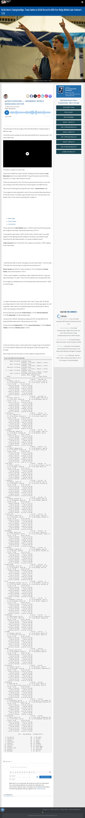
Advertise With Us (74, 809)
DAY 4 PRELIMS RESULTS (69, 147)
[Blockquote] (25, 772)
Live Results (12, 224)
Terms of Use (41, 789)
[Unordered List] (22, 772)
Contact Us (45, 809)
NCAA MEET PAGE (68, 107)
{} (31, 772)
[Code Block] (27, 772)
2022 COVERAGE (69, 117)
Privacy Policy (64, 809)
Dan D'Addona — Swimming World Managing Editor (24, 102)
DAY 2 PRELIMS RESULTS (69, 127)
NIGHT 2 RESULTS (68, 132)
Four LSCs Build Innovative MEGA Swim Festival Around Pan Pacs (68, 321)
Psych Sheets (12, 221)
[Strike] (18, 772)
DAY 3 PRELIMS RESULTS (69, 137)
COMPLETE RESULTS (68, 152)
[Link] (29, 772)
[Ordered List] (20, 772)
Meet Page (11, 218)
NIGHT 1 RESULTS (68, 122)
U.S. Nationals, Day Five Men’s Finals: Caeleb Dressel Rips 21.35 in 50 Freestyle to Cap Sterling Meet (69, 358)
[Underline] (15, 772)
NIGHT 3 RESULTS (68, 142)
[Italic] (13, 772)
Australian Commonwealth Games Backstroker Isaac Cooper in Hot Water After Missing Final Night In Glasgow (68, 348)
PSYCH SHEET (68, 112)
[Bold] (11, 772)
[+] (34, 772)
